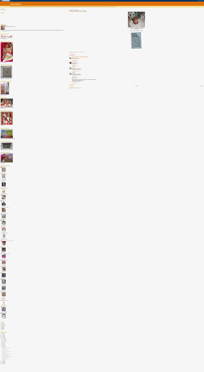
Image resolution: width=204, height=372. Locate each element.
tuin (1, 329)
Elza (7, 25)
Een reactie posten (72, 84)
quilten (2, 328)
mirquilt (3, 272)
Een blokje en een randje (5, 353)
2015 (2, 336)
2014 (2, 337)
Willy (73, 66)
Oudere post (201, 85)
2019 (2, 333)
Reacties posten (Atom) (78, 87)
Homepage (136, 85)
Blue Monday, (4, 352)
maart (3, 345)
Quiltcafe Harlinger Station (5, 355)
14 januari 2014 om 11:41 (75, 82)
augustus (3, 341)
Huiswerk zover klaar (5, 349)
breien (2, 324)
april (3, 344)
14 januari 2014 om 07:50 (75, 65)
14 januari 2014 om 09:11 (75, 76)
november (3, 339)
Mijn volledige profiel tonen (4, 31)
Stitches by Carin (4, 306)
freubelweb (3, 226)
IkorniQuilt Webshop (5, 239)
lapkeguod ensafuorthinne (6, 253)
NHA (1, 323)
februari (3, 346)
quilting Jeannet (4, 285)
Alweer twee (3, 350)
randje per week (73, 52)
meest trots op (4, 360)
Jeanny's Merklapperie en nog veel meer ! (8, 240)
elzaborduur (15, 4)
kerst (1, 326)
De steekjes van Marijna (5, 207)
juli (2, 342)
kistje (1, 327)
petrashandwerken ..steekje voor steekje (79, 56)
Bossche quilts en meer (5, 188)
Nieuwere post (72, 85)
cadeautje (2, 325)
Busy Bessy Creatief (5, 194)
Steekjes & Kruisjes (5, 300)
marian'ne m (4, 266)
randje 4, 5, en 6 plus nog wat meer (6, 357)
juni (2, 343)
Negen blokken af (4, 348)
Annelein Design (4, 173)
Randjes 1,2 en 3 (4, 359)
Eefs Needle (3, 220)
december (3, 338)
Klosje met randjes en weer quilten (6, 356)
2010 (2, 363)
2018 (2, 334)
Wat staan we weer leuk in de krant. (6, 354)
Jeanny (73, 61)
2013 (2, 361)
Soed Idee (3, 298)
